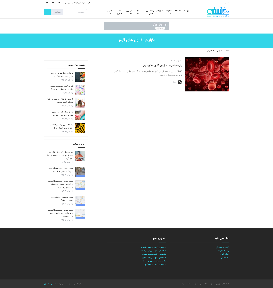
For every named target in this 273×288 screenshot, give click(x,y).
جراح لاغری (224, 254)
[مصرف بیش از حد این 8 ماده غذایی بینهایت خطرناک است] (80, 77)
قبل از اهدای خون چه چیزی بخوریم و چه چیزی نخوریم (62, 113)
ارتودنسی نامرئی (222, 247)
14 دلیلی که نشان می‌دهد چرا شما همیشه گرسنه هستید (60, 101)
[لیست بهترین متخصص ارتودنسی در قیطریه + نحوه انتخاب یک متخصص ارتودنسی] (80, 185)
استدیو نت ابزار (50, 283)
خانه (227, 50)
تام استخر (225, 257)
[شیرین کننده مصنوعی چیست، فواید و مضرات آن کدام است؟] (80, 90)
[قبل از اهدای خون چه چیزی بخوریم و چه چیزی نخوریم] (80, 115)
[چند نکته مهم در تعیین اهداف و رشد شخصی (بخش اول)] (80, 128)
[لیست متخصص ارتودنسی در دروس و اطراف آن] (80, 201)
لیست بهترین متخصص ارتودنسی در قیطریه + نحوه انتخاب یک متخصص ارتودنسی (60, 184)
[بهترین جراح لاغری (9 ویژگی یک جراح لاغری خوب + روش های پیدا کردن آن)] (80, 156)
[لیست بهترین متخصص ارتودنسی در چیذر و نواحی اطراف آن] (80, 172)
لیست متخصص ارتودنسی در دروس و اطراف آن (62, 199)
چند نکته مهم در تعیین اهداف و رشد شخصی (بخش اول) (61, 126)
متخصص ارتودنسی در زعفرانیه (153, 247)
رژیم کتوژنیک (223, 250)
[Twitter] (53, 3)
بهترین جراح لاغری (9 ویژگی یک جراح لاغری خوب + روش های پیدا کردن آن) (60, 155)
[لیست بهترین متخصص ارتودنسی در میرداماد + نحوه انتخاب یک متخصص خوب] (80, 214)
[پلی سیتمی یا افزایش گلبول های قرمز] (207, 74)
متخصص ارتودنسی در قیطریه (154, 254)
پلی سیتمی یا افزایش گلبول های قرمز (162, 65)
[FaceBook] (59, 3)
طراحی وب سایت (74, 283)
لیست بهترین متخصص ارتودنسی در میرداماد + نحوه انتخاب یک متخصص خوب (60, 213)
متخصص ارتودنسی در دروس (154, 257)
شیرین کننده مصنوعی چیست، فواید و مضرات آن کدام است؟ (61, 88)
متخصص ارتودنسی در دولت (154, 260)
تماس (227, 2)
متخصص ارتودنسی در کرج (155, 264)
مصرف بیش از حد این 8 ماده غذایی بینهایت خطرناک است (62, 75)
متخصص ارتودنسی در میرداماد (153, 250)
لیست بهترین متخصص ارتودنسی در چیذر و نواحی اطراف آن (60, 170)
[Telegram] (47, 3)
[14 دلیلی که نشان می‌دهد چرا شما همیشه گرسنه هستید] (80, 103)
